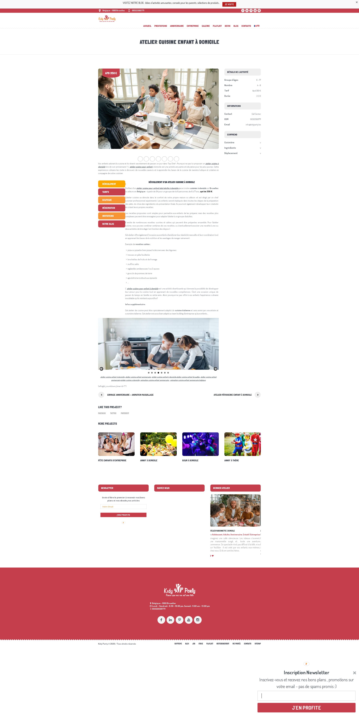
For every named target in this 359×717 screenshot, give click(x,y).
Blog (187, 647)
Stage (201, 647)
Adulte (227, 534)
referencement (223, 647)
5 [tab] (161, 373)
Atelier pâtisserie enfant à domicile (233, 394)
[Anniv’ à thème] (242, 444)
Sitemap (258, 647)
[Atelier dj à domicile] (235, 510)
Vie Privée (237, 647)
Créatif (246, 534)
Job (193, 647)
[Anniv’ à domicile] (158, 444)
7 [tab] (168, 373)
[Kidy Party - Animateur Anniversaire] (179, 593)
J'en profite (306, 707)
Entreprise (255, 534)
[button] (123, 499)
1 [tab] (148, 373)
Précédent (102, 369)
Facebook (102, 413)
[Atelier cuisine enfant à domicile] (158, 109)
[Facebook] (243, 10)
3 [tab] (155, 373)
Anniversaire (237, 534)
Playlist (209, 647)
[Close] (357, 2)
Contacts (247, 647)
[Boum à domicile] (200, 444)
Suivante (215, 369)
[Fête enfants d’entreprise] (116, 444)
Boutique (178, 647)
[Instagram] (259, 10)
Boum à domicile (190, 460)
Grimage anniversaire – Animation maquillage (130, 394)
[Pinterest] (251, 10)
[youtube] (255, 10)
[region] (158, 344)
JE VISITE (229, 4)
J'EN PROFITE (123, 514)
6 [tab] (165, 373)
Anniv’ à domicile (148, 460)
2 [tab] (152, 373)
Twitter (113, 413)
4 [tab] (158, 373)
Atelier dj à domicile (218, 531)
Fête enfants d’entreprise (112, 460)
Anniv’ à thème (231, 460)
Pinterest (125, 413)
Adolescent (218, 534)
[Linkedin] (247, 10)
